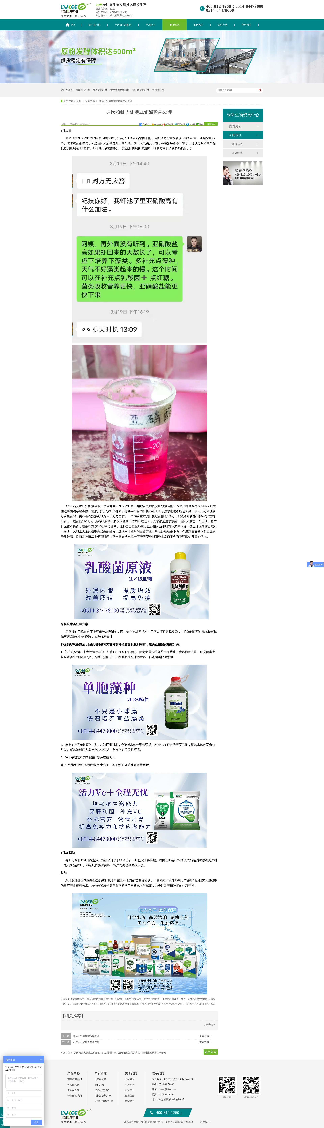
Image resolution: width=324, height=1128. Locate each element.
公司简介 (129, 1079)
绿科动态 (237, 144)
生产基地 (129, 1085)
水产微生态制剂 (123, 25)
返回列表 (211, 124)
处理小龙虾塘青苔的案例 (86, 1042)
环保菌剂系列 (75, 1095)
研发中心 (129, 1090)
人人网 (192, 124)
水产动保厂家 (101, 1090)
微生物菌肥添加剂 (119, 90)
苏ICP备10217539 (184, 1122)
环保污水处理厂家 (103, 1101)
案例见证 (198, 25)
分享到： (146, 124)
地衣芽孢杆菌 (100, 90)
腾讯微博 (181, 124)
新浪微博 (169, 124)
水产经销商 (100, 1079)
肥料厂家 (99, 1085)
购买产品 (222, 25)
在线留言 (129, 1095)
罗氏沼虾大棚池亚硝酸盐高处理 (115, 101)
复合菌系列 (73, 1090)
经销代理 (246, 25)
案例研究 (100, 1073)
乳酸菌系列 (73, 1085)
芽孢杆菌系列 (75, 1079)
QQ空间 (157, 124)
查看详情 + (205, 1036)
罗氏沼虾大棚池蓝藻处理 (86, 1036)
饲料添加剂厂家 (102, 1095)
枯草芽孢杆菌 (83, 90)
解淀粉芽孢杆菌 (140, 90)
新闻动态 (174, 25)
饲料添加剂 (158, 90)
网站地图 (129, 1101)
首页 (73, 25)
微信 (201, 124)
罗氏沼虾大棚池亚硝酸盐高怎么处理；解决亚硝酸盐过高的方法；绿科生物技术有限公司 (120, 1052)
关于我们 (131, 1073)
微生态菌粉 (94, 25)
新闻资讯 (90, 101)
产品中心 (150, 25)
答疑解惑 (237, 152)
